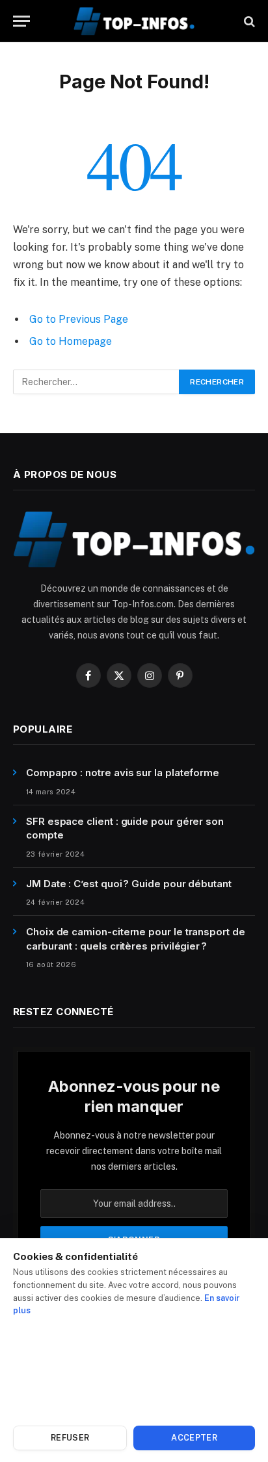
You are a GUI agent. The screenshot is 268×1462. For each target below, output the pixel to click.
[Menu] (21, 21)
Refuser (70, 1438)
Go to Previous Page (78, 319)
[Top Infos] (134, 21)
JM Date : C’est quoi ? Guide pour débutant (129, 883)
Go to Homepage (70, 341)
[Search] (248, 21)
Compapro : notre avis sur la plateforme (122, 772)
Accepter (194, 1438)
